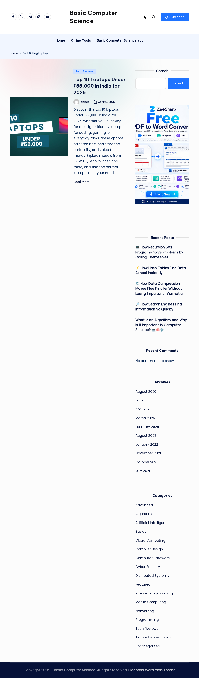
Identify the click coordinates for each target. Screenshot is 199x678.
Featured (143, 584)
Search (162, 70)
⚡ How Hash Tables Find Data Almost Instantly (160, 270)
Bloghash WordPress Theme (151, 670)
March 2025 (145, 418)
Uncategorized (147, 646)
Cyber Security (147, 566)
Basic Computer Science (93, 17)
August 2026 (145, 391)
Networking (144, 611)
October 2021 (146, 462)
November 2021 (148, 453)
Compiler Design (149, 549)
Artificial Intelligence (152, 522)
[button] (174, 17)
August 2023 (145, 435)
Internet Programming (154, 593)
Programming (147, 619)
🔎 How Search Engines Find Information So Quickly (158, 307)
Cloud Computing (150, 540)
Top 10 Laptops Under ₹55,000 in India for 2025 (99, 86)
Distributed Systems (152, 575)
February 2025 (147, 427)
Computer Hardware (152, 558)
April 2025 (143, 409)
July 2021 (142, 471)
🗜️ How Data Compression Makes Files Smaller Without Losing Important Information (160, 288)
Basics (140, 531)
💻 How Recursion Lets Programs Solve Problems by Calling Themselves (159, 252)
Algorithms (144, 514)
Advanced (144, 505)
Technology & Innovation (156, 637)
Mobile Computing (150, 602)
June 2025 (144, 400)
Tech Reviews (84, 71)
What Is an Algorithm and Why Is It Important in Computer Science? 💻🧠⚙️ (161, 325)
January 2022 (146, 444)
